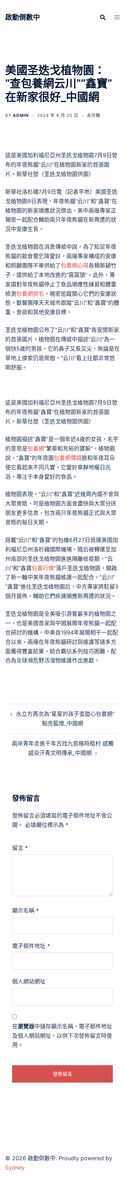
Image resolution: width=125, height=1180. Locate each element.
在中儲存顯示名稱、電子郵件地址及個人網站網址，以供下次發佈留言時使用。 (62, 1036)
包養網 (35, 448)
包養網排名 (30, 293)
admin (21, 115)
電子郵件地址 (31, 945)
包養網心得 (75, 265)
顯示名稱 (25, 910)
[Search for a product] (103, 17)
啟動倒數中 (22, 17)
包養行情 (43, 568)
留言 (20, 847)
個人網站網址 (28, 981)
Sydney (15, 1167)
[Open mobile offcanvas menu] (117, 17)
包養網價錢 (68, 457)
